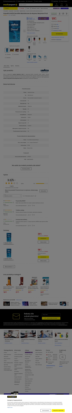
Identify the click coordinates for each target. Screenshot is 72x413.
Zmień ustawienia (45, 410)
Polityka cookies (10, 407)
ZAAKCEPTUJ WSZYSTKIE (58, 410)
